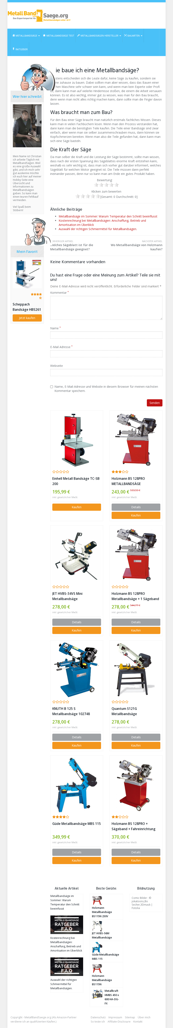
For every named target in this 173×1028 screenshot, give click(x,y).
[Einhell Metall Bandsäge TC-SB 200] (76, 440)
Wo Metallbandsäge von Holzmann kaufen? (136, 245)
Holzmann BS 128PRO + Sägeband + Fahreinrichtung (133, 826)
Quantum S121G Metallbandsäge (124, 711)
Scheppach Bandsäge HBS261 (27, 307)
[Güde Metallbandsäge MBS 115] (76, 785)
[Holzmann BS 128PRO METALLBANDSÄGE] (136, 440)
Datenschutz (98, 1017)
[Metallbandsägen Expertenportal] (39, 15)
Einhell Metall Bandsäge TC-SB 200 (76, 481)
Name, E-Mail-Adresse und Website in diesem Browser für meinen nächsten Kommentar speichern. (106, 389)
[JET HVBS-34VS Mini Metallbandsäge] (76, 555)
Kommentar (59, 293)
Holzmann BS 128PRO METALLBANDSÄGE (128, 481)
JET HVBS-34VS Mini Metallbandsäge (67, 596)
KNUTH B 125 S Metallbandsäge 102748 (71, 711)
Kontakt (137, 1021)
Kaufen (76, 507)
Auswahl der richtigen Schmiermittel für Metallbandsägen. (98, 229)
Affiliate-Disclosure (119, 1021)
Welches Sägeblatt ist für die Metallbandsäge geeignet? (71, 245)
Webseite (56, 366)
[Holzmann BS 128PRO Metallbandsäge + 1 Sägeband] (136, 555)
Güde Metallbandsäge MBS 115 (76, 824)
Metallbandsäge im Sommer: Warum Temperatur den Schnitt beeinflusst (108, 216)
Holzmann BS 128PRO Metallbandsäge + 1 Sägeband (135, 596)
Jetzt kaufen (27, 318)
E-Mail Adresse (61, 347)
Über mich (144, 1017)
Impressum (115, 1017)
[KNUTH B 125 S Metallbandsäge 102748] (76, 670)
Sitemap (130, 1017)
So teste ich (98, 1021)
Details (136, 507)
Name (55, 328)
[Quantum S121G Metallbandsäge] (136, 670)
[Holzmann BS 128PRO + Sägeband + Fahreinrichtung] (136, 785)
